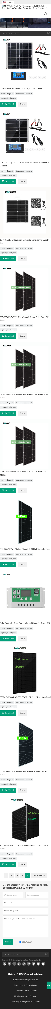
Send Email (8, 103)
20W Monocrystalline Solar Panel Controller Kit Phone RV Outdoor (24, 164)
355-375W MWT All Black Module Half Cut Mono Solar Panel (24, 847)
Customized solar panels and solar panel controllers (21, 88)
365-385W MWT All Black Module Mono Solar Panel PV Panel (24, 318)
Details (22, 104)
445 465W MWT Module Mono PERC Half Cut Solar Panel (25, 549)
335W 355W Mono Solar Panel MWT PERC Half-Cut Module (23, 473)
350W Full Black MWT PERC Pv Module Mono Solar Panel (25, 697)
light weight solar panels (8, 98)
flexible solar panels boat (24, 94)
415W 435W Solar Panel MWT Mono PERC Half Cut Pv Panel (24, 396)
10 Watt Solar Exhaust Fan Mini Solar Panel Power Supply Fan (24, 241)
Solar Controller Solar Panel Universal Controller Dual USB (25, 623)
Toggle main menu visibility (39, 13)
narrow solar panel (7, 94)
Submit (8, 942)
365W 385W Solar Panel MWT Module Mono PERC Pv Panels (23, 773)
